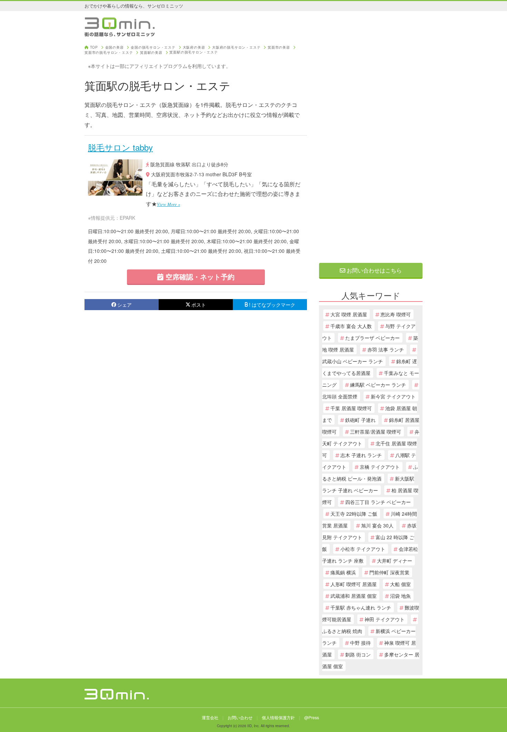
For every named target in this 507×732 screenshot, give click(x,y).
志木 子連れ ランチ (361, 455)
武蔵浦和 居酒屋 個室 (353, 595)
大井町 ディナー (394, 560)
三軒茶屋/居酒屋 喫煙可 (375, 431)
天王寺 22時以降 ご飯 (353, 513)
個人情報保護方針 (278, 717)
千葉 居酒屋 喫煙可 (351, 408)
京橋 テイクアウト (380, 466)
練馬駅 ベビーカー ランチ (378, 384)
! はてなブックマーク (272, 304)
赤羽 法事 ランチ (385, 349)
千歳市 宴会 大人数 (351, 326)
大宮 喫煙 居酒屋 (348, 314)
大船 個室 (400, 584)
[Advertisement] (371, 149)
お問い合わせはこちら (373, 270)
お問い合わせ (240, 717)
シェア (124, 304)
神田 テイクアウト (385, 619)
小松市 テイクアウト (362, 548)
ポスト (198, 304)
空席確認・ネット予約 (199, 276)
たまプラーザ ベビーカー (372, 337)
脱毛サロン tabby (120, 147)
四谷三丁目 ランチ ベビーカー (378, 501)
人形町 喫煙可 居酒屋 (353, 584)
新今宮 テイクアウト (393, 396)
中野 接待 (360, 642)
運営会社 (210, 717)
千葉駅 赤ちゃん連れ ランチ (360, 607)
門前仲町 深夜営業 (389, 572)
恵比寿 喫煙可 (395, 314)
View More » (168, 204)
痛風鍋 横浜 (343, 572)
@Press (311, 717)
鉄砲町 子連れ (360, 419)
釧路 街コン (358, 654)
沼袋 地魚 (400, 595)
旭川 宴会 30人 (377, 525)
